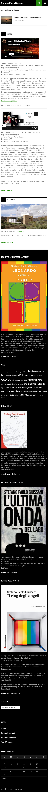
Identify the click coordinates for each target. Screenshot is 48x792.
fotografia (4, 384)
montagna (25, 387)
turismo (35, 395)
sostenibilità (10, 395)
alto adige (18, 372)
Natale (39, 388)
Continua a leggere (9, 101)
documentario (36, 375)
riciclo (39, 391)
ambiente (29, 371)
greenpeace (20, 384)
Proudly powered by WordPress (11, 789)
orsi (20, 391)
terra (24, 394)
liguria (3, 388)
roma (3, 395)
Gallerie (11, 199)
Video (9, 34)
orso (24, 392)
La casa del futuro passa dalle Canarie (16, 236)
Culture (23, 375)
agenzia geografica (7, 372)
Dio (29, 375)
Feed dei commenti (8, 737)
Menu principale (45, 3)
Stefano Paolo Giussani (12, 3)
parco (28, 392)
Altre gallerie (8, 242)
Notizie (14, 391)
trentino (29, 395)
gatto (10, 384)
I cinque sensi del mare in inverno (27, 17)
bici (3, 375)
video (3, 397)
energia (17, 380)
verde (41, 395)
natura (5, 391)
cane (13, 375)
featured (33, 379)
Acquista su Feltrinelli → (10, 356)
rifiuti (44, 392)
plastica (33, 392)
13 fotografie (20, 231)
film (40, 379)
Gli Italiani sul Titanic (10, 105)
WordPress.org (7, 742)
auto (43, 372)
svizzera (18, 395)
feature (24, 380)
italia (42, 383)
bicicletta (9, 375)
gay (14, 383)
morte (34, 387)
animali (38, 371)
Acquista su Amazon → (10, 572)
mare (8, 387)
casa (17, 375)
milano (15, 387)
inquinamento (31, 383)
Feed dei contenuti (8, 733)
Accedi (4, 729)
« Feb (4, 778)
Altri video (6, 190)
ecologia (7, 379)
